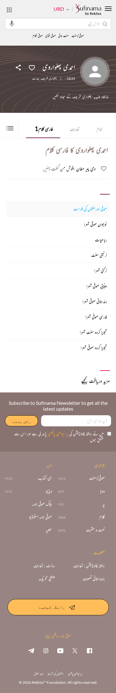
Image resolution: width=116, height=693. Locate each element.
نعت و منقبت (95, 529)
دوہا (102, 491)
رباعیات (101, 240)
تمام (99, 129)
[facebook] (89, 650)
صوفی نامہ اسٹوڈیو (40, 517)
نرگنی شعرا (100, 270)
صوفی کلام (37, 36)
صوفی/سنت (77, 36)
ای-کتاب (45, 478)
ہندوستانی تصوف (94, 578)
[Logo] (88, 10)
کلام (102, 517)
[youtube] (60, 650)
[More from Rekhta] (9, 9)
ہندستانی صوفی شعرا (95, 301)
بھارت (35, 78)
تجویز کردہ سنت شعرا (93, 332)
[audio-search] (12, 23)
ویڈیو (49, 491)
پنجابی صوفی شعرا (96, 286)
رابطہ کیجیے (52, 607)
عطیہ (49, 529)
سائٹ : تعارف (44, 565)
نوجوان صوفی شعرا (95, 224)
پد (104, 504)
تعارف (74, 129)
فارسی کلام (44, 128)
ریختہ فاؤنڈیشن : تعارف (89, 565)
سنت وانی (63, 36)
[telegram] (31, 650)
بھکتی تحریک (47, 578)
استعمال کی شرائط (55, 674)
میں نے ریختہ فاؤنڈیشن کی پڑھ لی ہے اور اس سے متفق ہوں (59, 437)
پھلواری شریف (49, 78)
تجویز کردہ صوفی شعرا (94, 348)
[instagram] (46, 650)
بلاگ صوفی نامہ (42, 504)
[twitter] (75, 650)
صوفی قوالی (50, 36)
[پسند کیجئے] (31, 67)
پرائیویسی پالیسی (57, 434)
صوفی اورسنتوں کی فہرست (90, 209)
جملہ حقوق (38, 674)
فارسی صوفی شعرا (96, 317)
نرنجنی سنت (99, 255)
